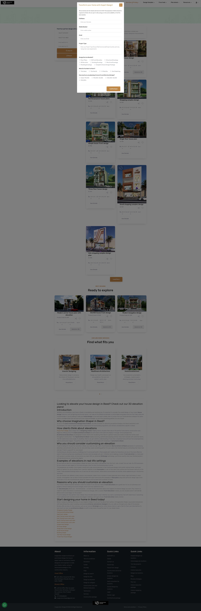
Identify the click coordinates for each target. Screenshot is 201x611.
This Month (94, 71)
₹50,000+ (83, 80)
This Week (83, 71)
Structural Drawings (112, 60)
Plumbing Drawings (86, 65)
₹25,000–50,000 (112, 78)
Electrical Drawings (112, 62)
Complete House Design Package (105, 65)
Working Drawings (97, 62)
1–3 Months (104, 71)
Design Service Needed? (86, 57)
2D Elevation (84, 62)
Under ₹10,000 (85, 78)
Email (80, 35)
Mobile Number (83, 27)
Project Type (82, 43)
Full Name (82, 18)
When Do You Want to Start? (87, 68)
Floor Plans (84, 60)
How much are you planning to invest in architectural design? (97, 75)
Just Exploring (116, 71)
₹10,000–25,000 (98, 78)
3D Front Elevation (96, 60)
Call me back (113, 89)
